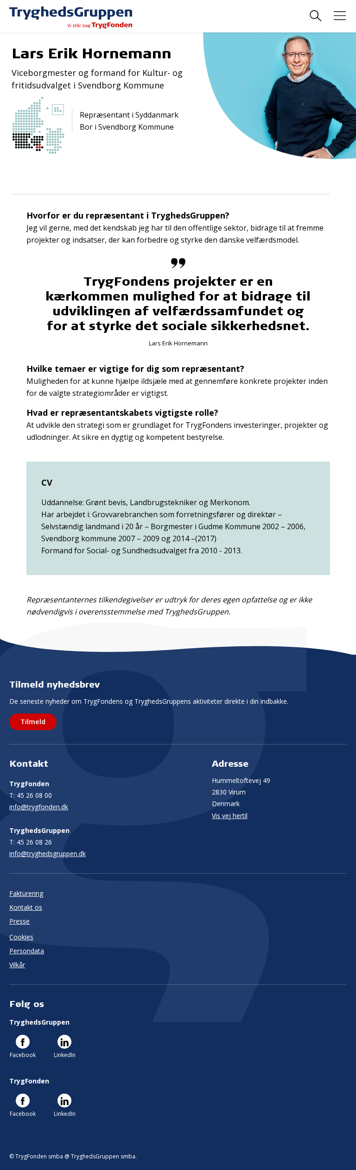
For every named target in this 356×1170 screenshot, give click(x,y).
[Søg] (315, 15)
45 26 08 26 (30, 842)
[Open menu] (339, 15)
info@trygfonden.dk (38, 806)
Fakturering (26, 893)
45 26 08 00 (30, 795)
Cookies (21, 936)
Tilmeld (32, 721)
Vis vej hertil (230, 815)
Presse (19, 921)
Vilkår (17, 964)
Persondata (26, 950)
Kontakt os (25, 907)
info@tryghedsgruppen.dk (47, 853)
